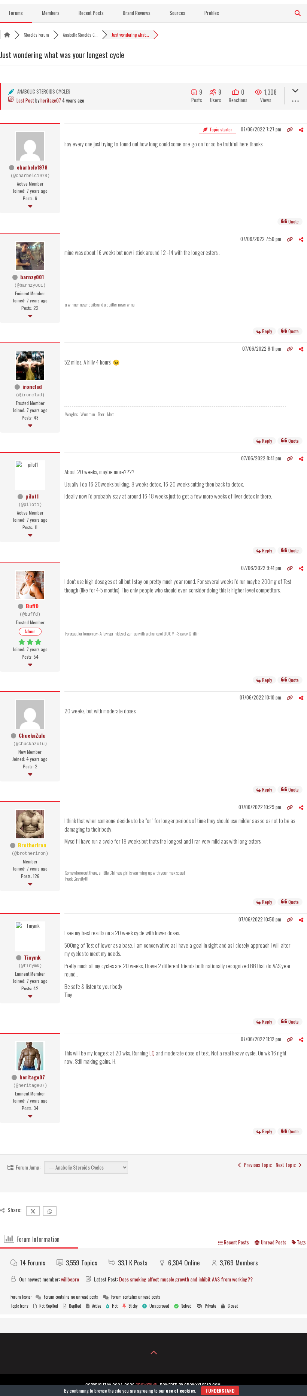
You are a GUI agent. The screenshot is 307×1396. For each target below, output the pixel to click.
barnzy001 (32, 277)
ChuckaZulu (32, 735)
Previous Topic (256, 1164)
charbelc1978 (32, 167)
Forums (16, 12)
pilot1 (32, 496)
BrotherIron (32, 845)
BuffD (32, 606)
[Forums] (7, 35)
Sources (177, 12)
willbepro (70, 1279)
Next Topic (287, 1164)
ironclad (32, 386)
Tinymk (32, 957)
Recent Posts (91, 12)
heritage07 (50, 100)
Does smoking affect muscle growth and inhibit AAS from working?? (186, 1279)
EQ (152, 1053)
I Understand (220, 1390)
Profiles (211, 12)
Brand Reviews (137, 12)
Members (51, 12)
